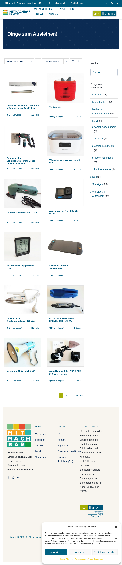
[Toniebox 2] (65, 88)
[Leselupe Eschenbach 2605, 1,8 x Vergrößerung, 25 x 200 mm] (22, 87)
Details (36, 115)
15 (77, 396)
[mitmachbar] (19, 425)
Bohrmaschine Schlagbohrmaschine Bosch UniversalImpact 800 (21, 161)
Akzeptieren (56, 552)
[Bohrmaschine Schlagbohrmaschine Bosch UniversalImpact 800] (22, 140)
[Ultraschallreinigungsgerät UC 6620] (65, 141)
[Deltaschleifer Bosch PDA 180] (22, 193)
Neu (94, 177)
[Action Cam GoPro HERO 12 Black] (65, 193)
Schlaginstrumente (104, 146)
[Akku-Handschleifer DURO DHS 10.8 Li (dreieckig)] (65, 352)
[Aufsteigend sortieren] (38, 61)
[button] (116, 526)
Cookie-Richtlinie (66, 559)
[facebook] (107, 3)
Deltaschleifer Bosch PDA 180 (22, 213)
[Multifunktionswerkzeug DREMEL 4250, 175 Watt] (65, 299)
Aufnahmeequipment (105, 127)
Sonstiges (97, 184)
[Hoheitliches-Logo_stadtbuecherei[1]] (91, 506)
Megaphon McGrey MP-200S (21, 371)
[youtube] (117, 3)
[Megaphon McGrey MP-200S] (22, 352)
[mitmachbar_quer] (17, 10)
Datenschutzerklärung (84, 559)
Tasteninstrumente (103, 157)
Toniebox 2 (55, 107)
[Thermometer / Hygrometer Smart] (22, 246)
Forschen (97, 94)
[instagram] (112, 3)
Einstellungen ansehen (105, 552)
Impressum (98, 559)
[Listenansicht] (79, 61)
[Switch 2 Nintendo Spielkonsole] (65, 246)
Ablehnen (79, 552)
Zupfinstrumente (102, 169)
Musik (95, 121)
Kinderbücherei (100, 102)
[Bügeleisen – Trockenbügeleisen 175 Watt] (22, 299)
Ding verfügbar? (15, 115)
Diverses (98, 138)
